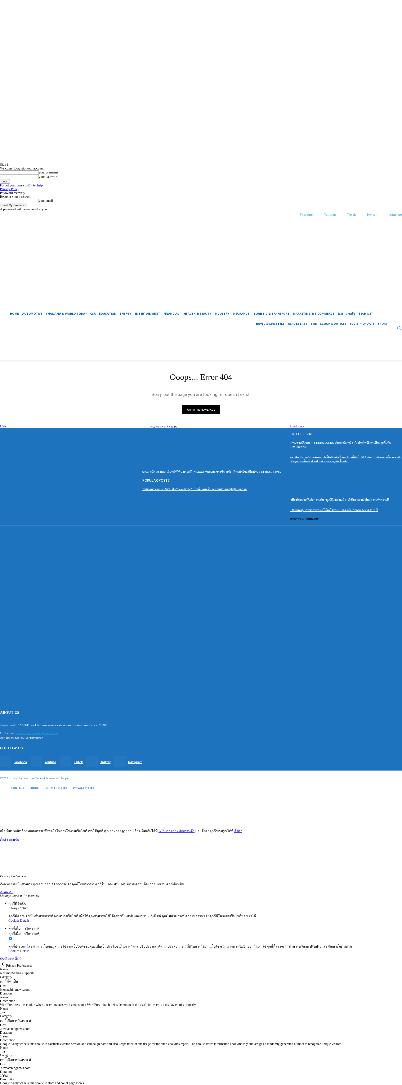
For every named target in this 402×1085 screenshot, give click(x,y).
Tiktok (351, 214)
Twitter (371, 214)
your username (48, 172)
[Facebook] (296, 214)
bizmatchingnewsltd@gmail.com (37, 733)
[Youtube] (320, 214)
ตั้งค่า (238, 831)
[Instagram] (383, 214)
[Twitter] (362, 214)
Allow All (6, 892)
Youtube (330, 214)
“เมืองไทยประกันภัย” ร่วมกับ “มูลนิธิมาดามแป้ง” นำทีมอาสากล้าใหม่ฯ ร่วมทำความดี (339, 499)
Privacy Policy (9, 189)
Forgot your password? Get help (21, 185)
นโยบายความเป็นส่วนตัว (176, 831)
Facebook (306, 214)
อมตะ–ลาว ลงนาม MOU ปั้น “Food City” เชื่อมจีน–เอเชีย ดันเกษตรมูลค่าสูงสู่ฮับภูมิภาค (194, 489)
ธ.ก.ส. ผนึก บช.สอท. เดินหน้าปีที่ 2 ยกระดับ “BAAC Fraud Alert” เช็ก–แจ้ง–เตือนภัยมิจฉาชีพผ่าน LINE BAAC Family (211, 471)
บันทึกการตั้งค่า (11, 959)
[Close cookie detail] (3, 965)
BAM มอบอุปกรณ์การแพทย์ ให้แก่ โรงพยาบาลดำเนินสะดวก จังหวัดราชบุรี (334, 510)
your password (48, 176)
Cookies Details (18, 920)
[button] (201, 349)
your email (46, 200)
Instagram (395, 214)
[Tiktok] (342, 214)
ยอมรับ (14, 839)
